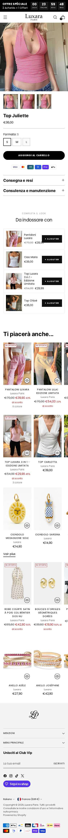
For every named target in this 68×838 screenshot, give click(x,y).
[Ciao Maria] (14, 259)
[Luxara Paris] (34, 17)
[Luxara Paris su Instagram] (11, 776)
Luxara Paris (31, 804)
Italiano (7, 799)
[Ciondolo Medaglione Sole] (17, 508)
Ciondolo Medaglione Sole (17, 536)
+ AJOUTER (52, 238)
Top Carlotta (47, 462)
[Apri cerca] (55, 17)
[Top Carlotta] (48, 436)
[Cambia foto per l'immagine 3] (44, 101)
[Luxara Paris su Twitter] (23, 776)
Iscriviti (59, 763)
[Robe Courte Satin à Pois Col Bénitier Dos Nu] (17, 583)
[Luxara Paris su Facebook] (5, 776)
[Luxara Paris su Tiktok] (17, 776)
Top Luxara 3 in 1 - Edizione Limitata (31, 278)
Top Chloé (30, 300)
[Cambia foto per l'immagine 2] (27, 101)
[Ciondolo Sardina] (48, 508)
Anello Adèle (17, 685)
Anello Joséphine (47, 685)
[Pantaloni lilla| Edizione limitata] (48, 363)
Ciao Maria (31, 257)
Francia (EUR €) (30, 799)
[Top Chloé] (14, 303)
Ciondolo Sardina (47, 534)
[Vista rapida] (27, 380)
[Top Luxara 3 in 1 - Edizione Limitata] (14, 281)
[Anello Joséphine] (48, 659)
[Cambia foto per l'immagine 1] (10, 101)
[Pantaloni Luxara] (14, 239)
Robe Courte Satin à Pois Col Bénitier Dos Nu (17, 612)
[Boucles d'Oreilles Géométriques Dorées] (48, 583)
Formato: (11, 134)
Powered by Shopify (14, 815)
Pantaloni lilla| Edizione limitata (47, 391)
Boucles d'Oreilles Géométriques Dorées (47, 612)
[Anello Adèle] (17, 659)
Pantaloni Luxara (30, 236)
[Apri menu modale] (5, 17)
